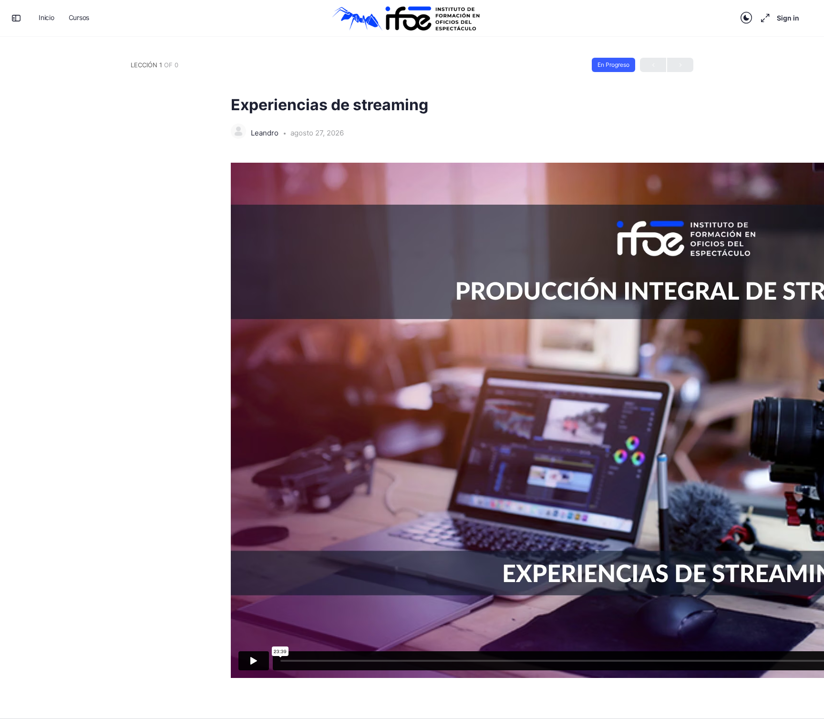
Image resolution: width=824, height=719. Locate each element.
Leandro (265, 132)
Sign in (788, 18)
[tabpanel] (412, 429)
